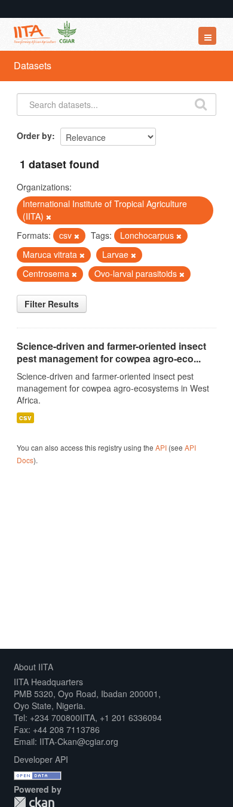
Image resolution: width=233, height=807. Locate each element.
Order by (34, 135)
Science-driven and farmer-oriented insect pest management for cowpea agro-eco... (111, 352)
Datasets (32, 65)
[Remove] (48, 216)
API (161, 447)
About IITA (33, 667)
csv (25, 417)
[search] (200, 103)
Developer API (41, 759)
